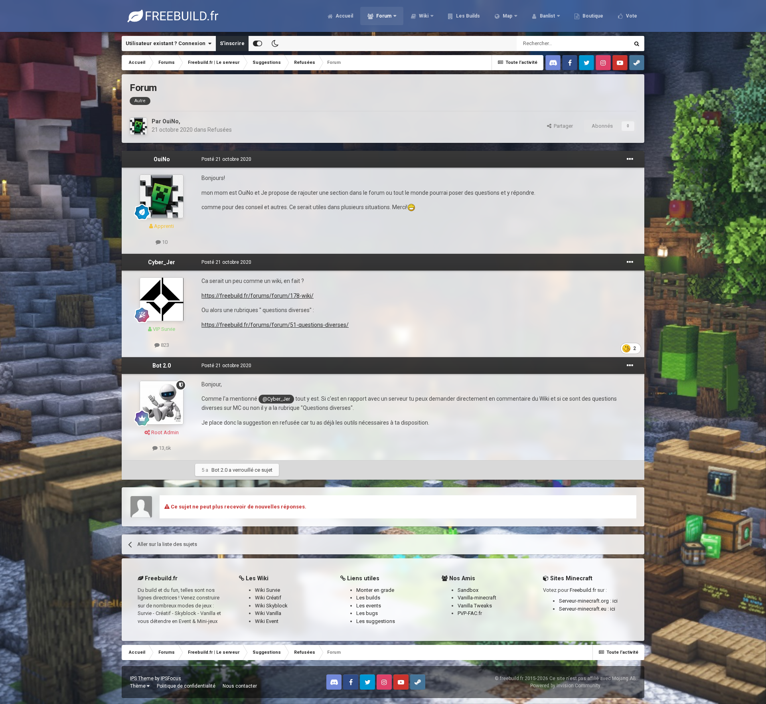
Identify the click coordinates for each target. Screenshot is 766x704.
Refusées (219, 130)
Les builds (368, 598)
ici (615, 601)
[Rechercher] (636, 43)
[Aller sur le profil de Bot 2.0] (162, 403)
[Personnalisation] (257, 43)
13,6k (164, 448)
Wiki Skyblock (271, 606)
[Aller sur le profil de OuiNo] (138, 126)
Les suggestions (375, 621)
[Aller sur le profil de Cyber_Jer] (162, 299)
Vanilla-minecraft (477, 598)
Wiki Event (266, 621)
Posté (226, 159)
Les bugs (367, 613)
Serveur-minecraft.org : (585, 601)
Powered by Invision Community (565, 685)
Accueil (343, 16)
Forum (383, 16)
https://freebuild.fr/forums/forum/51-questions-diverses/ (275, 325)
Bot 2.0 (161, 365)
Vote (631, 16)
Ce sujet (609, 43)
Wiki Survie (267, 590)
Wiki (423, 16)
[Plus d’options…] (630, 159)
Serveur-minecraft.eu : (584, 609)
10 (164, 242)
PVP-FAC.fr (470, 613)
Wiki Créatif (268, 598)
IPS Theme (142, 678)
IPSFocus (171, 678)
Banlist (547, 16)
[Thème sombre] (275, 43)
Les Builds (467, 16)
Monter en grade (375, 590)
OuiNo (170, 121)
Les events (368, 606)
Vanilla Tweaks (475, 606)
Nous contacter (240, 686)
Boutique (592, 16)
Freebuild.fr (583, 590)
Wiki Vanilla (268, 613)
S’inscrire (232, 43)
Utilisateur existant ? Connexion (167, 43)
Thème (138, 686)
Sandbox (468, 590)
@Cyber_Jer (276, 399)
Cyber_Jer (161, 262)
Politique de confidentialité (186, 686)
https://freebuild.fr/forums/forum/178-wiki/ (257, 296)
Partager (562, 126)
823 (164, 345)
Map (506, 16)
